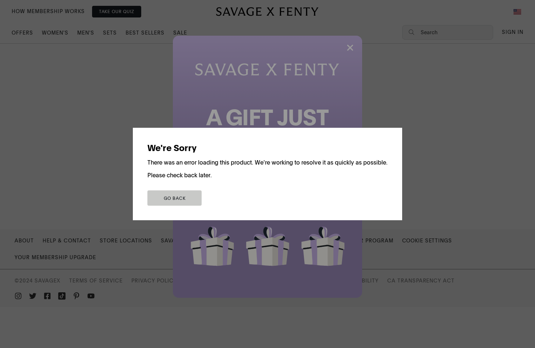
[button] (174, 198)
